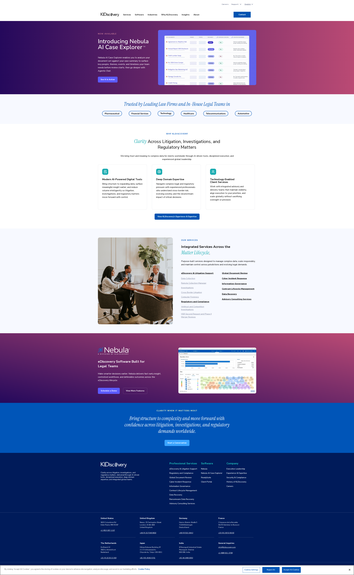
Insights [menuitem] (185, 14)
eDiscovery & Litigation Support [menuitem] (183, 469)
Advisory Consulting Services (236, 299)
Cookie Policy (144, 569)
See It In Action (108, 79)
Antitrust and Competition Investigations (192, 308)
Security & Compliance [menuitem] (236, 477)
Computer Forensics (190, 297)
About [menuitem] (196, 14)
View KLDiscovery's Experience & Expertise (177, 216)
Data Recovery (229, 294)
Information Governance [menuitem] (179, 486)
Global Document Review (235, 273)
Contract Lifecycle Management (238, 288)
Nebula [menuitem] (204, 469)
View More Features (135, 391)
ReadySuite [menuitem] (206, 477)
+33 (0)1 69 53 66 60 (226, 533)
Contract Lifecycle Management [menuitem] (183, 490)
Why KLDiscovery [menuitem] (169, 14)
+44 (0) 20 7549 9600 (148, 533)
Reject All (271, 570)
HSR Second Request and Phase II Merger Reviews (196, 315)
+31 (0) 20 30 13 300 (108, 558)
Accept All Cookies (291, 570)
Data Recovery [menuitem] (175, 494)
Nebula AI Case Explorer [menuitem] (211, 473)
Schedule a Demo (109, 391)
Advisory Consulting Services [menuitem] (182, 503)
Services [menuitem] (127, 14)
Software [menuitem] (139, 14)
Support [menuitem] (235, 4)
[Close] (350, 570)
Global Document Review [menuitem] (180, 477)
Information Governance (234, 283)
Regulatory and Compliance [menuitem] (181, 473)
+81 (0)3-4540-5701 (147, 558)
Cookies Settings (251, 570)
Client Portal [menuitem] (206, 482)
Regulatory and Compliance (195, 301)
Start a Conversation (177, 443)
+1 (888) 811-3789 (225, 553)
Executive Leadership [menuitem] (236, 469)
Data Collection (188, 278)
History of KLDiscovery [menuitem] (236, 482)
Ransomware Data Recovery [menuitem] (181, 499)
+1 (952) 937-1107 (108, 530)
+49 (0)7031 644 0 (186, 533)
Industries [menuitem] (152, 14)
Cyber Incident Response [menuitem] (180, 482)
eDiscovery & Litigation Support (197, 273)
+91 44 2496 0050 (186, 558)
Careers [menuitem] (225, 4)
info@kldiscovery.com (227, 547)
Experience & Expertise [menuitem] (237, 473)
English (248, 4)
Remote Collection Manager (193, 283)
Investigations (187, 287)
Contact (242, 14)
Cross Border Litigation (191, 292)
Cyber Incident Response (234, 278)
